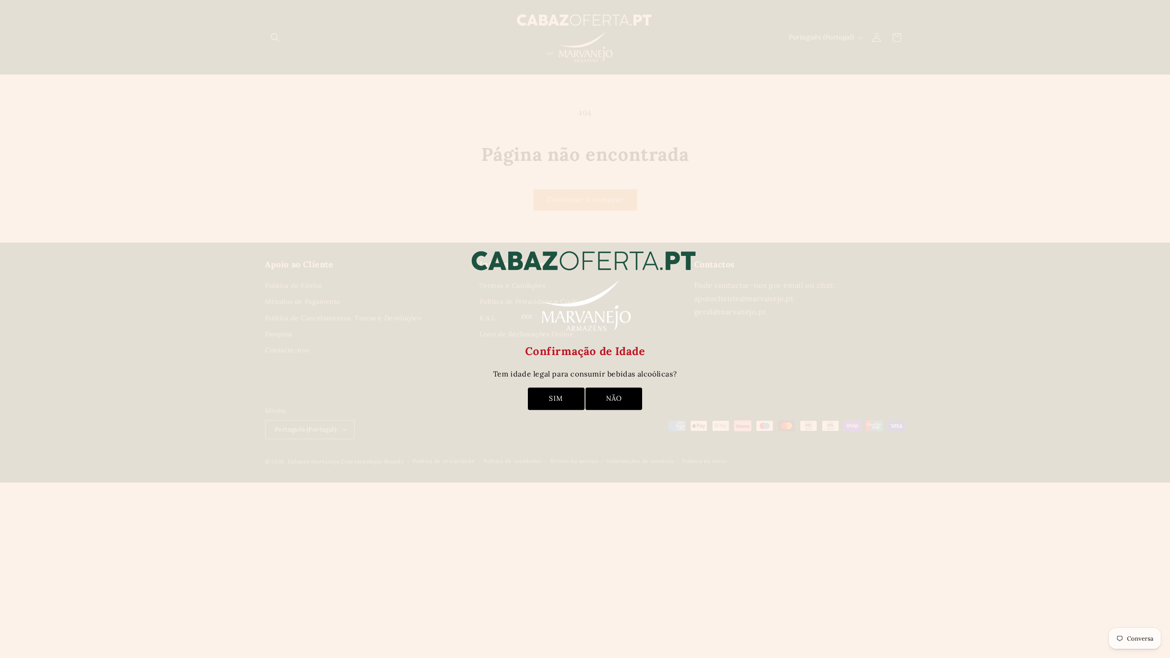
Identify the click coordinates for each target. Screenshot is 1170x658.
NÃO (614, 398)
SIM (556, 398)
